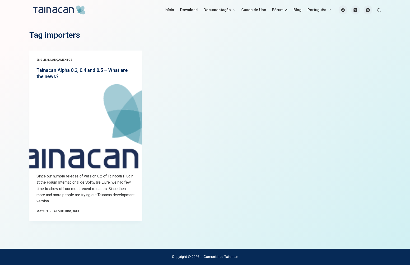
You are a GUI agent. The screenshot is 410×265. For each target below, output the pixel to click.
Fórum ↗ (280, 10)
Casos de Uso (253, 10)
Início (169, 10)
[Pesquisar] (379, 10)
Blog (298, 10)
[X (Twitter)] (355, 9)
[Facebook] (343, 9)
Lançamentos (61, 59)
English (43, 59)
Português (317, 10)
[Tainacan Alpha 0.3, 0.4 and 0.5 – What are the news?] (85, 126)
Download (189, 10)
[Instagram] (368, 9)
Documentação (217, 10)
